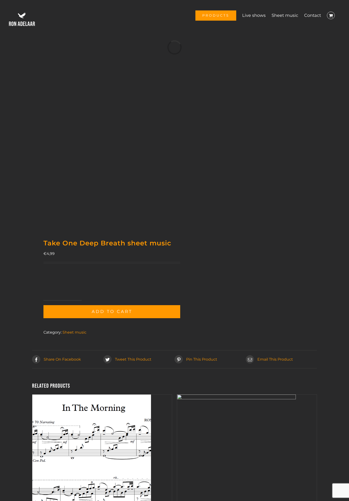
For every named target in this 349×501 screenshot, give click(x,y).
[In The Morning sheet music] (91, 398)
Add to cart (112, 311)
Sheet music (74, 332)
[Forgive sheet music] (236, 398)
